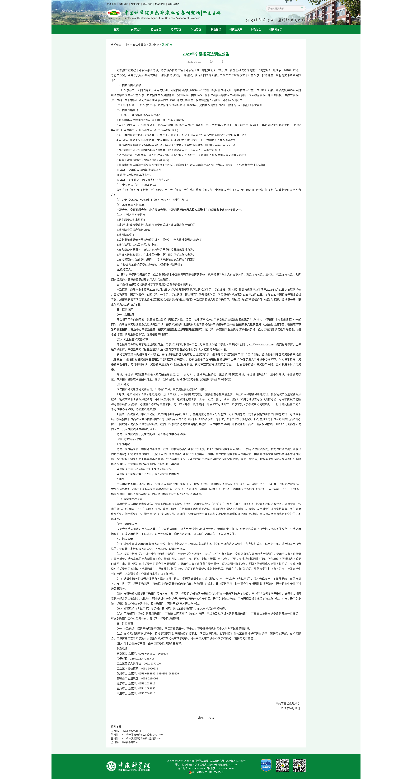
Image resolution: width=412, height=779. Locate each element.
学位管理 (196, 29)
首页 (116, 29)
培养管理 (176, 29)
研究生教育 (139, 44)
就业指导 (216, 29)
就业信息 (167, 44)
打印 (201, 717)
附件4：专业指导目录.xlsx (126, 742)
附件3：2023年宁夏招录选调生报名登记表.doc (136, 738)
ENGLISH (160, 4)
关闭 (211, 717)
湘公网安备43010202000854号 (208, 772)
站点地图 (111, 4)
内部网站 (123, 4)
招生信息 (156, 29)
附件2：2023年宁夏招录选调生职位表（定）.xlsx (138, 734)
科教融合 (256, 29)
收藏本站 (147, 4)
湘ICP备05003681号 (235, 760)
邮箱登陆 (135, 4)
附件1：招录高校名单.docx (127, 730)
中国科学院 (173, 4)
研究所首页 (275, 29)
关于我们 (136, 29)
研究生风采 (235, 29)
